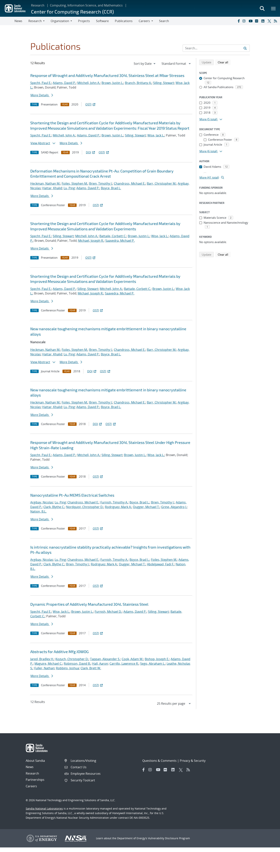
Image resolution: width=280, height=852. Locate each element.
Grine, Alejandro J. (174, 507)
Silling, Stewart (163, 83)
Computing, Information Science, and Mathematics (86, 5)
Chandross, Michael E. (129, 183)
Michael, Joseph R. (91, 241)
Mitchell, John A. (88, 83)
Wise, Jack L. (155, 135)
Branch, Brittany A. (138, 83)
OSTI (88, 104)
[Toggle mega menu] (273, 8)
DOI (88, 152)
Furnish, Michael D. (108, 611)
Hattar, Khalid (52, 188)
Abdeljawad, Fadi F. (160, 564)
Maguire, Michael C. (48, 663)
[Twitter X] (270, 21)
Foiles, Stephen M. (75, 183)
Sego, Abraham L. (152, 663)
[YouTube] (251, 21)
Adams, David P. (64, 83)
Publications (124, 21)
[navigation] (144, 63)
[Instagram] (244, 21)
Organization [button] (60, 21)
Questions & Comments (159, 761)
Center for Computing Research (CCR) (72, 11)
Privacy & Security (193, 761)
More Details (40, 95)
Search (164, 21)
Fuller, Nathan (44, 668)
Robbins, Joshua (67, 668)
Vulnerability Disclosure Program (169, 838)
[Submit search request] (245, 48)
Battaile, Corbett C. (112, 236)
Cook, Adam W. (132, 659)
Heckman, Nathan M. (45, 183)
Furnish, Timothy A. (114, 502)
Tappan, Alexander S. (105, 659)
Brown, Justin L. (112, 83)
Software (102, 21)
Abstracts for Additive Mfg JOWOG (59, 651)
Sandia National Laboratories (44, 808)
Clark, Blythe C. (54, 507)
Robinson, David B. (77, 663)
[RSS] (276, 21)
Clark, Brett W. (91, 668)
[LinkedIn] (263, 21)
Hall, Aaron (100, 663)
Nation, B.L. (38, 511)
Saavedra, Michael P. (120, 241)
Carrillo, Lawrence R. (124, 663)
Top (268, 848)
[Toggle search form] (262, 8)
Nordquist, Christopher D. (84, 507)
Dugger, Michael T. (146, 507)
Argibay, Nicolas (41, 502)
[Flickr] (257, 21)
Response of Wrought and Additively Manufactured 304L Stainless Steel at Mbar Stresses (107, 75)
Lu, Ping (69, 188)
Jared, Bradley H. (42, 659)
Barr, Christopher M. (161, 183)
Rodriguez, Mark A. (118, 507)
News (18, 21)
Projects (84, 21)
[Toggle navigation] (7, 21)
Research (37, 5)
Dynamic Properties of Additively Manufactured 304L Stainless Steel (89, 604)
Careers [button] (144, 21)
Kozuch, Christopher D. (72, 659)
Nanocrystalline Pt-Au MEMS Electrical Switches (72, 495)
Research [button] (35, 21)
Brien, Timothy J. (100, 183)
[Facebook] (238, 21)
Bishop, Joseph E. (157, 659)
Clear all (224, 62)
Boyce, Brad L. (111, 188)
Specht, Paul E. (40, 83)
